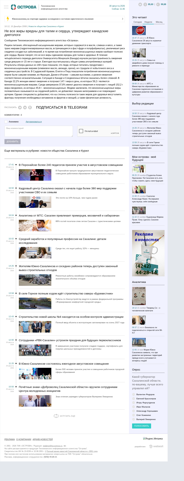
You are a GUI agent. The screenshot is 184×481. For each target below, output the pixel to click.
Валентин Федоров (145, 394)
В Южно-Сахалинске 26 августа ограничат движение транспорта (146, 40)
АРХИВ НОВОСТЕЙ (43, 439)
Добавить (12, 141)
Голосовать (141, 426)
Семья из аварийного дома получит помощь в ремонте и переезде (148, 63)
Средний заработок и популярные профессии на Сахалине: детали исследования (62, 240)
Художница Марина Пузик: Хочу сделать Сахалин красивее (147, 220)
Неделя (148, 22)
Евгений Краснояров (146, 398)
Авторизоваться (34, 122)
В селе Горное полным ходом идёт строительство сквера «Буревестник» (66, 293)
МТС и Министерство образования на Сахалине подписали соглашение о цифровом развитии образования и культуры (147, 89)
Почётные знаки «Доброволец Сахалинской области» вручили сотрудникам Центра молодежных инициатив (68, 388)
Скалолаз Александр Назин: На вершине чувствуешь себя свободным (145, 199)
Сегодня (138, 22)
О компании (23, 439)
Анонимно (14, 122)
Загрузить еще (67, 416)
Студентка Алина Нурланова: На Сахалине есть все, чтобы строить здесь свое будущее (147, 178)
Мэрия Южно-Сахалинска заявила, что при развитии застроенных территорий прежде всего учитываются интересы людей (147, 355)
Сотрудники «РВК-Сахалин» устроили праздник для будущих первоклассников (70, 340)
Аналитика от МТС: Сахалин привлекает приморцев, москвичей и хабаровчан (69, 215)
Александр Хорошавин (147, 411)
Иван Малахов (143, 407)
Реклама (9, 439)
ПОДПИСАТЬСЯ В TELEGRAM (61, 107)
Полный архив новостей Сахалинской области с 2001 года (72, 451)
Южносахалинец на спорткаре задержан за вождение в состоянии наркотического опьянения (52, 19)
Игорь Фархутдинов (145, 402)
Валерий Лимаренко (146, 419)
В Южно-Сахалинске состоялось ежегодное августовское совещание (64, 363)
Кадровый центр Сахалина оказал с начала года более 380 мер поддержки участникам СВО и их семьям (67, 190)
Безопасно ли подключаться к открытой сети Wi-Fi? (147, 330)
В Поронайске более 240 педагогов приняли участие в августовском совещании (71, 164)
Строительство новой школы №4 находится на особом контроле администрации (71, 316)
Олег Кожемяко (143, 415)
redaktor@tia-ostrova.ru (52, 446)
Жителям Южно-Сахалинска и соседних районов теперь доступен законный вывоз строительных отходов (68, 268)
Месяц (159, 22)
